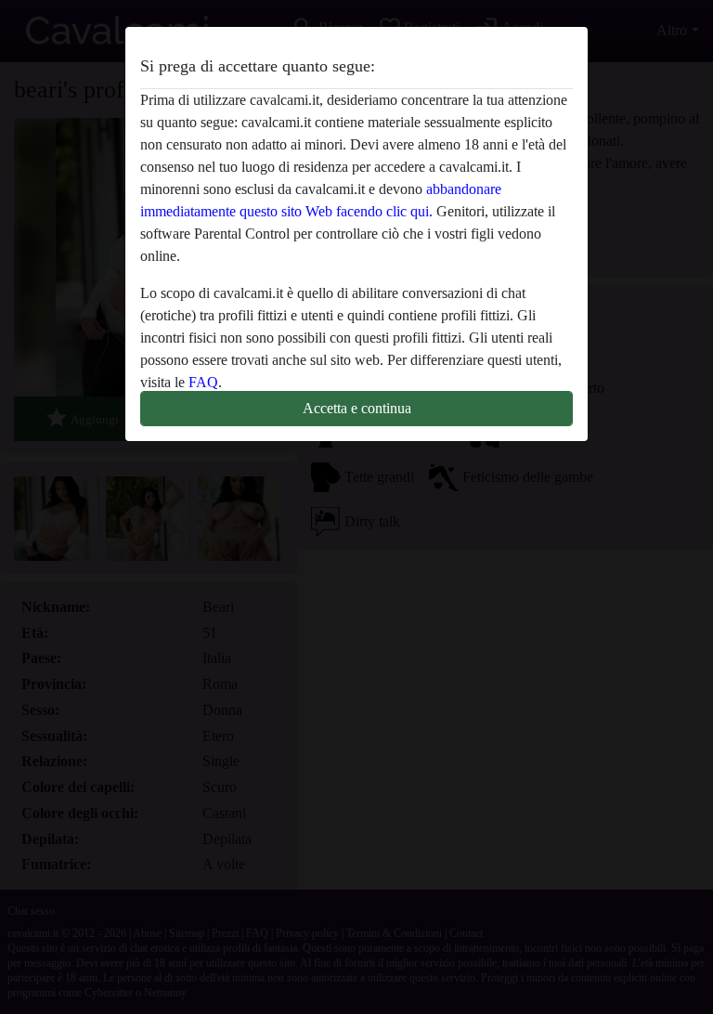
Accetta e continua (357, 408)
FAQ (203, 382)
